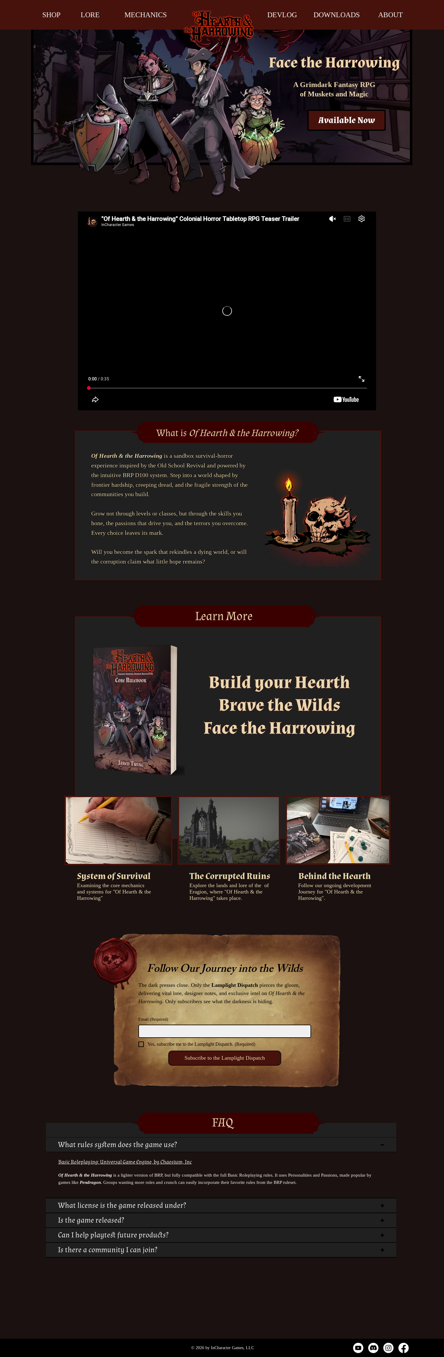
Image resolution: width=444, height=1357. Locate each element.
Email (153, 1019)
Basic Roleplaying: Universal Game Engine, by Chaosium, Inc (125, 1161)
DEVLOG (282, 15)
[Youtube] (358, 1348)
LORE (90, 15)
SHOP (51, 15)
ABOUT (390, 15)
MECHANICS (145, 15)
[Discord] (373, 1348)
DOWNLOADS (337, 15)
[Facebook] (403, 1348)
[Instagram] (388, 1348)
